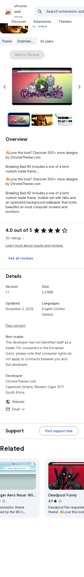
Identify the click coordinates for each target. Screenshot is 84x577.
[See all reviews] (21, 258)
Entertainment (28, 41)
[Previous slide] (4, 86)
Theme (7, 41)
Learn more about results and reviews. (34, 245)
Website (18, 402)
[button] (42, 87)
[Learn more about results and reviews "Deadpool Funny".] (60, 501)
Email (16, 409)
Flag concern (15, 326)
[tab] (19, 21)
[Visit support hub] (58, 431)
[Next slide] (79, 86)
